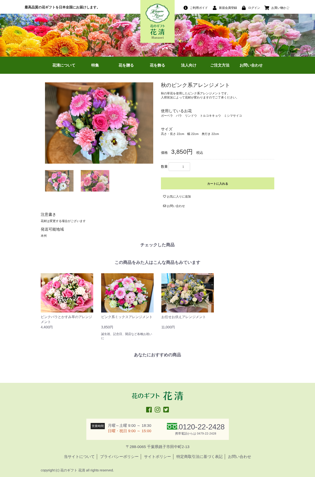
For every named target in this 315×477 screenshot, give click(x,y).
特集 (95, 65)
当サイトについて (79, 456)
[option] (99, 123)
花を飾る (157, 65)
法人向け (188, 65)
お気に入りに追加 (178, 196)
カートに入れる (217, 183)
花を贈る (126, 65)
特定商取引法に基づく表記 (199, 456)
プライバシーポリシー (119, 456)
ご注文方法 (220, 65)
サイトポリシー (157, 456)
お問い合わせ (251, 65)
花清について (63, 65)
